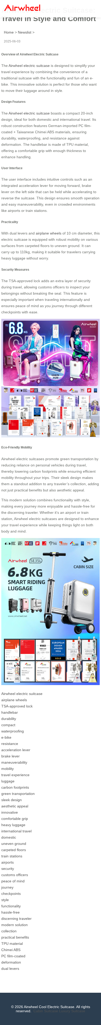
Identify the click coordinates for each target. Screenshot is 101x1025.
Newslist (24, 32)
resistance (9, 744)
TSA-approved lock (17, 706)
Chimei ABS (10, 950)
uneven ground (13, 843)
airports (7, 862)
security (7, 868)
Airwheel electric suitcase (29, 66)
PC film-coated (13, 956)
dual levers (10, 968)
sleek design (11, 800)
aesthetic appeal (14, 806)
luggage (8, 781)
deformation (11, 962)
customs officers (14, 875)
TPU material (12, 943)
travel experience (15, 775)
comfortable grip (14, 819)
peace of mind (13, 881)
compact (8, 725)
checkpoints (11, 893)
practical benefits (15, 937)
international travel (16, 831)
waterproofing (12, 731)
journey (7, 887)
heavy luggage (13, 825)
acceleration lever (15, 750)
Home (9, 32)
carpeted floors (13, 850)
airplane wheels (48, 233)
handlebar (9, 712)
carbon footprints (15, 787)
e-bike (6, 737)
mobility (7, 769)
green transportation (18, 794)
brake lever (10, 756)
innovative (9, 812)
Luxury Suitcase (72, 1011)
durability (8, 719)
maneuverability (14, 762)
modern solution (14, 925)
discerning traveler (16, 918)
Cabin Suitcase (45, 1011)
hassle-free (10, 912)
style (5, 900)
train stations (11, 856)
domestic (8, 837)
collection (9, 931)
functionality (11, 906)
